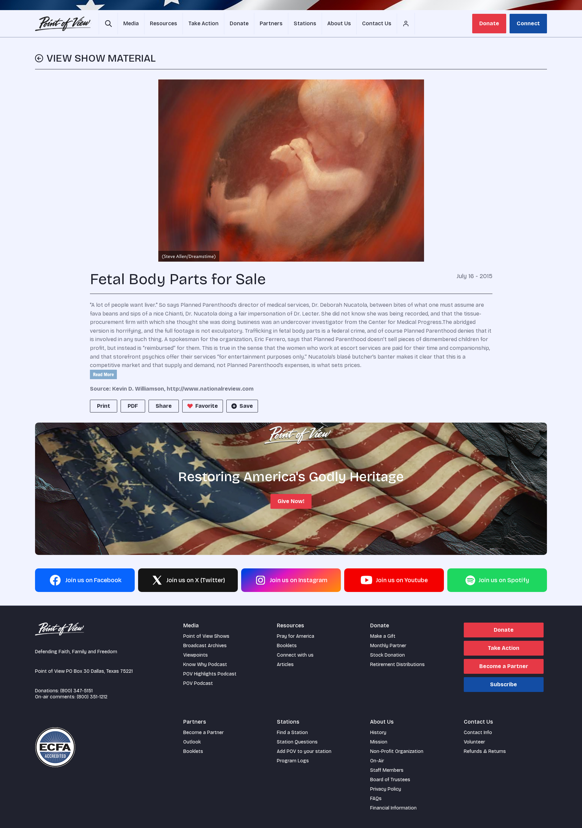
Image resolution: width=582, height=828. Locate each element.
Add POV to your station (304, 751)
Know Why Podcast (205, 664)
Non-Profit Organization (396, 751)
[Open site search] (108, 23)
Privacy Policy (385, 789)
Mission (378, 742)
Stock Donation (387, 655)
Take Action (503, 648)
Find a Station (292, 732)
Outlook (192, 742)
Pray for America (295, 636)
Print (103, 406)
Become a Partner (503, 666)
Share (164, 406)
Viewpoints (195, 655)
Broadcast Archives (205, 646)
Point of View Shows (206, 636)
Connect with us (295, 655)
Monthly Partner (388, 646)
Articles (285, 664)
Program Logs (293, 761)
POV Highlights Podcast (209, 674)
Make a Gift (382, 636)
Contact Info (478, 732)
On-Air (377, 761)
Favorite (206, 406)
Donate (489, 23)
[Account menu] (406, 23)
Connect (528, 23)
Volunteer (474, 742)
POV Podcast (198, 683)
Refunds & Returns (485, 751)
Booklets (287, 646)
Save (246, 406)
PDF (133, 406)
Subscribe (503, 684)
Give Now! (291, 501)
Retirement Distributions (397, 664)
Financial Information (393, 808)
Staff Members (386, 770)
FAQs (376, 798)
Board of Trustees (390, 780)
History (378, 732)
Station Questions (297, 742)
